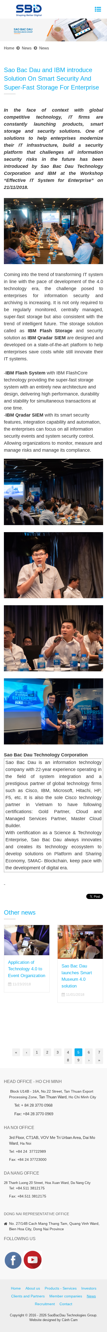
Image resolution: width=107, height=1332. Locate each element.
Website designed (42, 1320)
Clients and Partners (28, 1296)
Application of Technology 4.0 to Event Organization (26, 969)
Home (16, 1288)
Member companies (65, 1296)
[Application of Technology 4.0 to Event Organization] (26, 940)
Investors (88, 1288)
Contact (65, 1304)
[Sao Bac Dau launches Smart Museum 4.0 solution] (80, 942)
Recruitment (45, 1304)
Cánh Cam (70, 1320)
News (91, 1296)
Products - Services (61, 1288)
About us (32, 1288)
